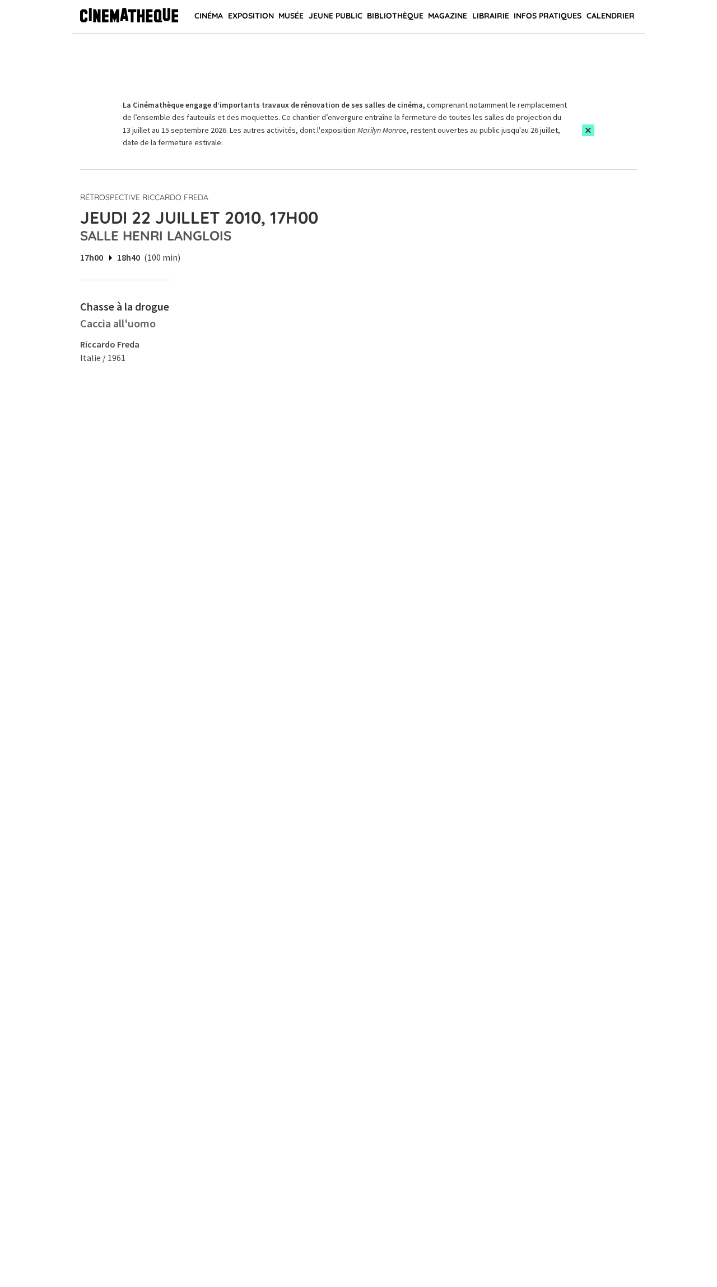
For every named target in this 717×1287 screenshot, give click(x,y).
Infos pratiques (547, 16)
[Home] (129, 17)
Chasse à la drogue (124, 306)
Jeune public (335, 16)
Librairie (490, 16)
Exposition (251, 16)
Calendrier (610, 16)
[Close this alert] (588, 130)
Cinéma (208, 16)
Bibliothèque (395, 16)
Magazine (447, 16)
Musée (291, 16)
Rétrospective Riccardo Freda (144, 197)
